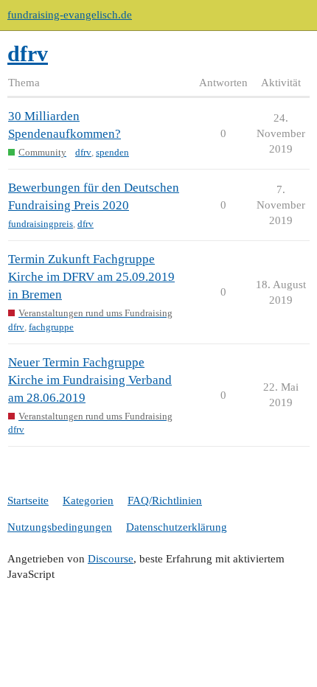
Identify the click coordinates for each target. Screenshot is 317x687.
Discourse (110, 559)
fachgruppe (51, 326)
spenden (112, 152)
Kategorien (88, 500)
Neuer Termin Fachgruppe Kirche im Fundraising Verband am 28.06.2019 (90, 380)
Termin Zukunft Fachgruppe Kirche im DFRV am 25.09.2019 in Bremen (91, 276)
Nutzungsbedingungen (59, 527)
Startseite (28, 500)
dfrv (83, 152)
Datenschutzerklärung (176, 527)
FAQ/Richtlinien (165, 500)
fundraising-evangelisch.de (69, 15)
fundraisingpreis (40, 223)
